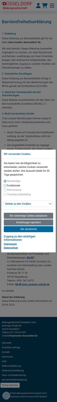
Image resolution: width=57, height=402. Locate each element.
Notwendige (13, 181)
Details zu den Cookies (18, 203)
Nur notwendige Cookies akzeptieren (28, 215)
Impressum (10, 244)
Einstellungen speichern (28, 222)
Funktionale (13, 185)
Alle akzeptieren (28, 229)
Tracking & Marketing (19, 194)
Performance (14, 189)
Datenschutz (11, 247)
